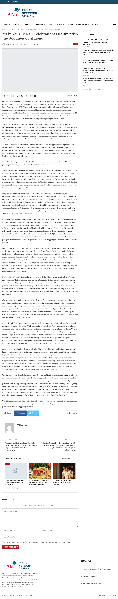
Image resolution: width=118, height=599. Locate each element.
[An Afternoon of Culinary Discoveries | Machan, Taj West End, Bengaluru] (40, 471)
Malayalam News (82, 24)
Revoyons (112, 595)
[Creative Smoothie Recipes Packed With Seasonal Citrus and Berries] (16, 471)
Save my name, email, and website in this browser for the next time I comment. (37, 542)
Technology (26, 24)
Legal (50, 24)
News (6, 24)
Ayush (15, 24)
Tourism (59, 24)
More (94, 24)
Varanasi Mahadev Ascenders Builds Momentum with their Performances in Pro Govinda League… (98, 71)
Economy (39, 24)
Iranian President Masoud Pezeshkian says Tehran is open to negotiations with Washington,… (98, 42)
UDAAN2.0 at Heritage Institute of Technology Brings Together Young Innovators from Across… (99, 52)
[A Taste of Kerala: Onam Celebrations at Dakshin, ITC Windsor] (64, 471)
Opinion (70, 24)
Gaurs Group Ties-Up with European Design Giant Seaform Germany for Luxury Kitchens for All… (98, 81)
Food (75, 44)
